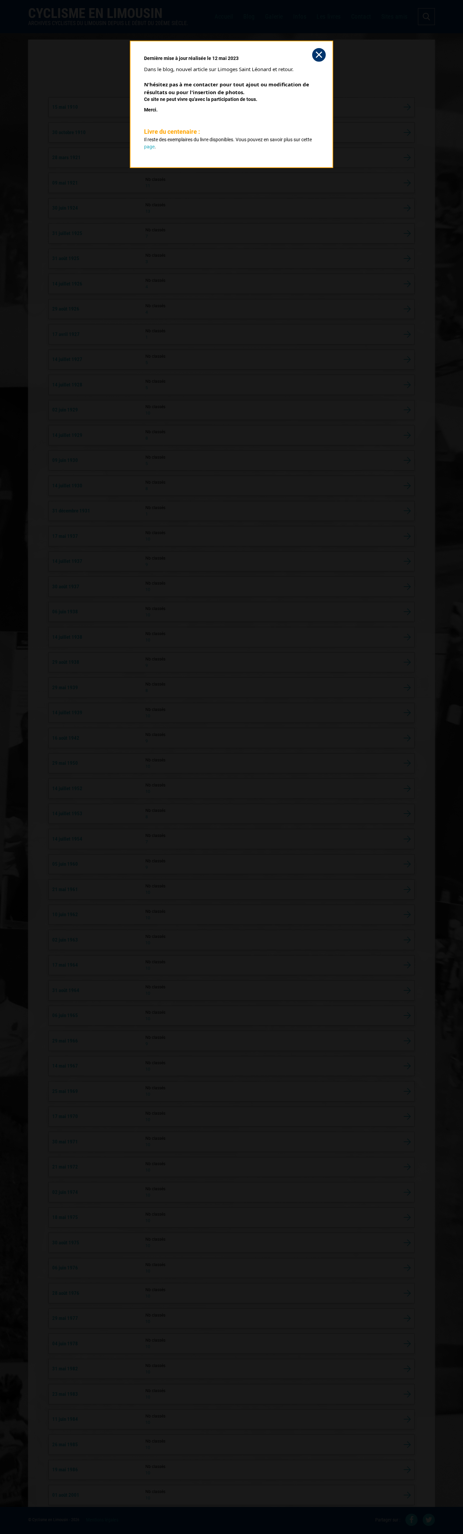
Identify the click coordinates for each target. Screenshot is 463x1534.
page (149, 146)
